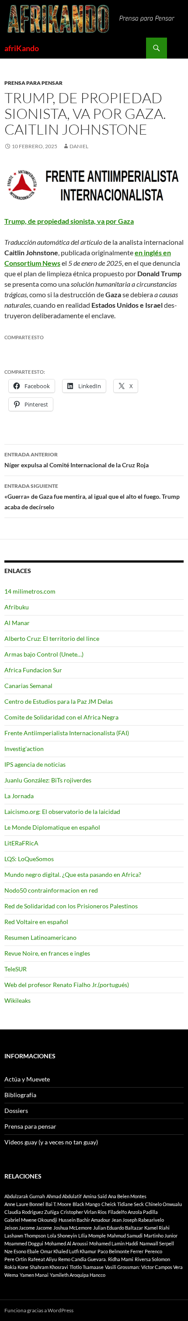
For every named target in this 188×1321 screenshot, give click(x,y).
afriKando (21, 48)
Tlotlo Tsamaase (87, 1267)
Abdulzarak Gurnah (24, 1196)
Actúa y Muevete (27, 1079)
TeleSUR (15, 969)
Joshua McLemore (72, 1228)
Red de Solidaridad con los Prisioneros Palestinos (71, 906)
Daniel (79, 146)
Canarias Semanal (28, 685)
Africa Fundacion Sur (33, 670)
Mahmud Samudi (125, 1235)
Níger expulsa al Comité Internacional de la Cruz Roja (76, 460)
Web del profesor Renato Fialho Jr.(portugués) (66, 984)
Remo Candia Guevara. (82, 1259)
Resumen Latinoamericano (40, 937)
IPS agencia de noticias (35, 764)
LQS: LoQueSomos (29, 858)
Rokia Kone (16, 1267)
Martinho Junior (161, 1235)
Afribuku (16, 607)
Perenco (153, 1251)
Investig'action (24, 748)
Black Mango (86, 1204)
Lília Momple (92, 1235)
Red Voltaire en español (36, 921)
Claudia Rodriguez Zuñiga (31, 1212)
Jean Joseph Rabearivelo (137, 1220)
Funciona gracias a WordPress (38, 1310)
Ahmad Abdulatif (64, 1196)
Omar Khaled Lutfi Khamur (68, 1251)
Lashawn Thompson (25, 1235)
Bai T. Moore (58, 1204)
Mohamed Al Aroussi (66, 1243)
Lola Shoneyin (62, 1235)
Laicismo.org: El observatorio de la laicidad (62, 811)
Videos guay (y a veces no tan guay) (51, 1142)
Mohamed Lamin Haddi (113, 1243)
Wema (11, 1275)
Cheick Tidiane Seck (122, 1204)
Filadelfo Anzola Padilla (133, 1212)
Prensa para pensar (33, 83)
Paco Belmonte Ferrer (120, 1251)
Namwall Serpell (156, 1243)
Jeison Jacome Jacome (28, 1228)
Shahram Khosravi (49, 1267)
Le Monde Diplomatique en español (52, 827)
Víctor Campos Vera (162, 1267)
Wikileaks (17, 1000)
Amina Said (95, 1196)
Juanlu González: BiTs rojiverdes (47, 780)
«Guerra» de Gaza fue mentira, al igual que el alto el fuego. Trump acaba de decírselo (92, 497)
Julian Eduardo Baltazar (118, 1228)
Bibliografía (20, 1095)
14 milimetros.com (30, 591)
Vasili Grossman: (122, 1267)
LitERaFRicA (21, 843)
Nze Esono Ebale (21, 1251)
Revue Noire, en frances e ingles (47, 953)
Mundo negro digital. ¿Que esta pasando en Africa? (72, 874)
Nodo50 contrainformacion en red (51, 890)
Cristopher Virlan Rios (83, 1212)
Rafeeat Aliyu (42, 1259)
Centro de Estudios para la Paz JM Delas (58, 701)
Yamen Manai (34, 1275)
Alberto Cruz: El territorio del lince (51, 638)
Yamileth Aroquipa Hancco (77, 1275)
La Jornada (19, 796)
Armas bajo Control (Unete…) (44, 654)
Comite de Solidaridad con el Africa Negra (61, 717)
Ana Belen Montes (127, 1196)
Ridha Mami (120, 1259)
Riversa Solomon (152, 1259)
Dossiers (16, 1110)
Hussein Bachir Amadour (84, 1220)
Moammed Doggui (23, 1243)
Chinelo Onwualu (163, 1204)
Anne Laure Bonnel (24, 1204)
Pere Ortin (15, 1259)
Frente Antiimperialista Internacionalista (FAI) (66, 733)
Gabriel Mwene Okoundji (30, 1220)
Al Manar (17, 622)
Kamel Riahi (157, 1228)
